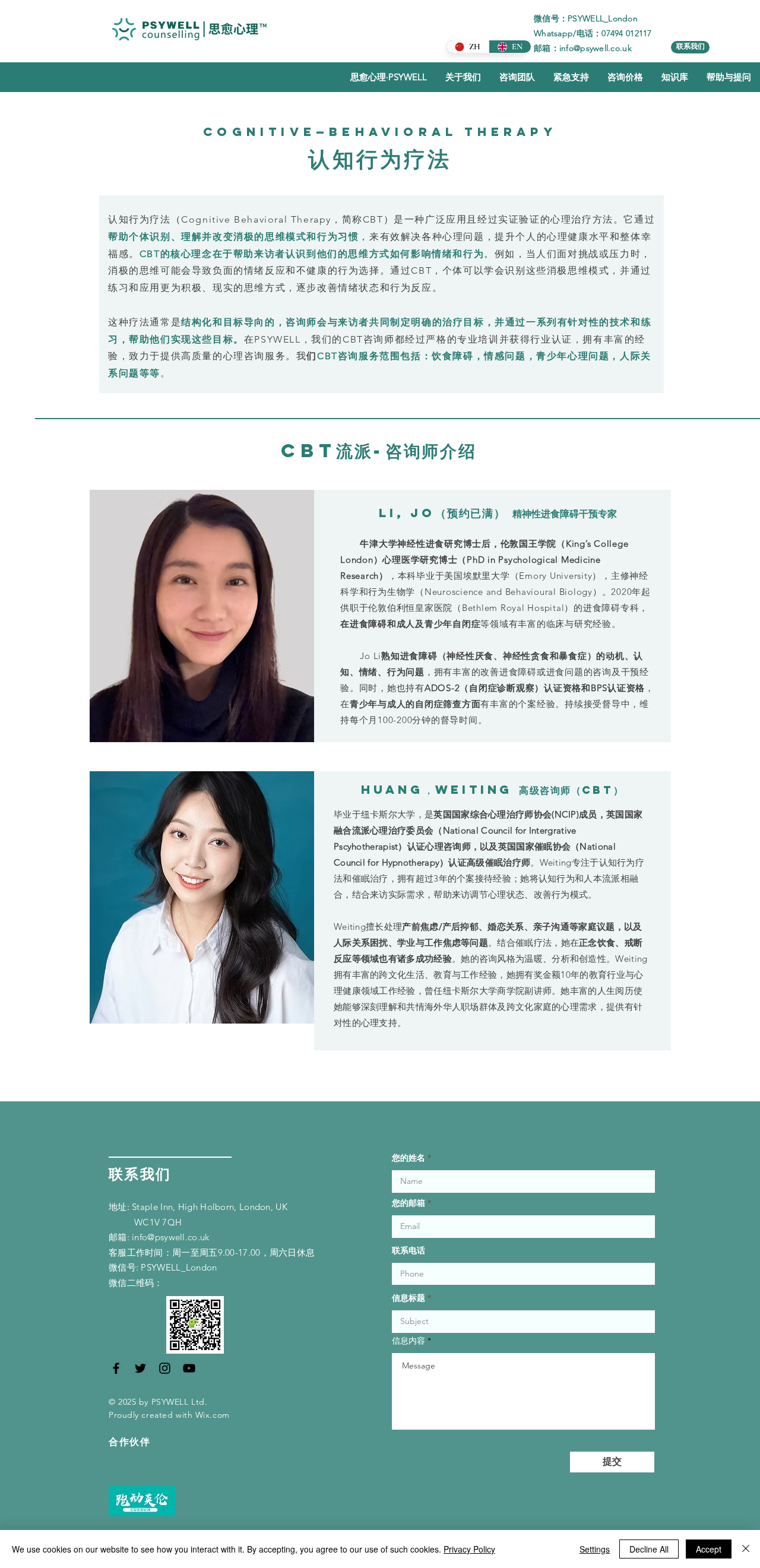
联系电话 (408, 1250)
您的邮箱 (408, 1203)
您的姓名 (408, 1158)
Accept (708, 1549)
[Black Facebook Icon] (116, 1368)
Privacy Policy (469, 1549)
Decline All (649, 1549)
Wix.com (212, 1414)
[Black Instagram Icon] (164, 1368)
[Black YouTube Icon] (189, 1368)
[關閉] (746, 1549)
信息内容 (408, 1340)
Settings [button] (595, 1549)
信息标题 (408, 1298)
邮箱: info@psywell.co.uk (159, 1237)
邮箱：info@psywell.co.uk (583, 48)
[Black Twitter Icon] (140, 1368)
